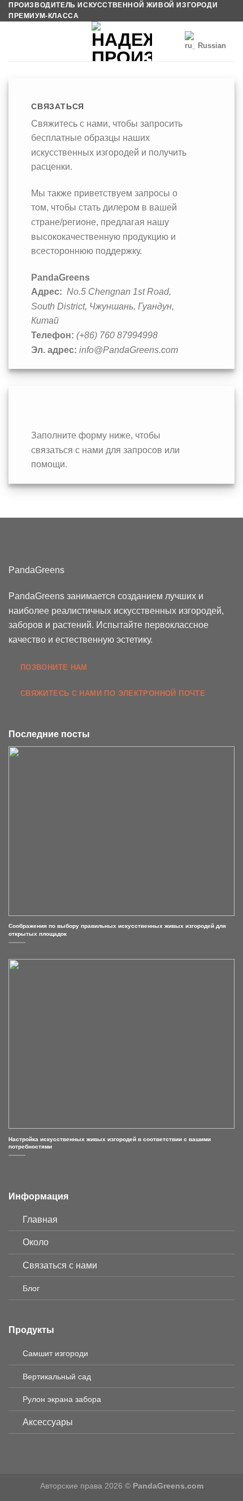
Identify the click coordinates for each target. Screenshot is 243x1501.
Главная (40, 1219)
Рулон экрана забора (62, 1399)
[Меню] (15, 41)
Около (36, 1242)
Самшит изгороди (55, 1353)
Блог (31, 1288)
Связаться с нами (60, 1265)
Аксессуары (48, 1422)
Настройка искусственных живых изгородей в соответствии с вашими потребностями (109, 1143)
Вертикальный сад (57, 1376)
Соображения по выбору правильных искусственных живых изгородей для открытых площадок (117, 929)
